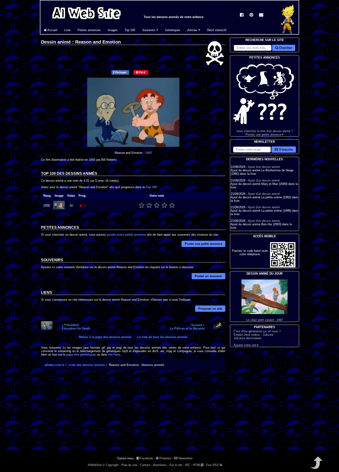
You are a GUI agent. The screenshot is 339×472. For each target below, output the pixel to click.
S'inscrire (285, 149)
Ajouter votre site (245, 345)
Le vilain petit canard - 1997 (264, 320)
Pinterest (164, 458)
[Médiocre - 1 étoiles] (141, 205)
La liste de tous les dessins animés (162, 337)
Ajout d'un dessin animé (264, 167)
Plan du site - (130, 465)
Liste (67, 30)
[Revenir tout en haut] (316, 466)
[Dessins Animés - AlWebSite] (288, 33)
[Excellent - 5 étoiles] (172, 205)
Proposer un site (210, 308)
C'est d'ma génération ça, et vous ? (257, 331)
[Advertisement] (133, 414)
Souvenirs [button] (149, 30)
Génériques (172, 30)
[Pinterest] (251, 15)
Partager (121, 72)
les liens (114, 354)
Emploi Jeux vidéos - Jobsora (253, 334)
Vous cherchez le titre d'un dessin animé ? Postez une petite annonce (264, 132)
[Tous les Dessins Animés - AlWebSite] (86, 20)
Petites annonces (89, 30)
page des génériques (81, 354)
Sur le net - (176, 465)
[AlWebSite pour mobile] (282, 266)
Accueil (52, 30)
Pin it (141, 72)
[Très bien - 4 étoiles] (164, 205)
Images (113, 30)
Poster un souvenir (208, 276)
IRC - (188, 465)
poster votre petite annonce (126, 234)
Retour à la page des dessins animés (105, 337)
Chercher (285, 48)
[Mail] (261, 15)
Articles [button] (192, 30)
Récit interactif (216, 30)
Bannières (160, 465)
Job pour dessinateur (248, 338)
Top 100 (130, 30)
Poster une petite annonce (203, 244)
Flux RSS (213, 465)
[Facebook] (241, 15)
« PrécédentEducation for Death (76, 326)
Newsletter (185, 458)
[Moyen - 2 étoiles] (149, 205)
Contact (145, 465)
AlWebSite (95, 465)
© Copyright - (111, 465)
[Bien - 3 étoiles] (157, 205)
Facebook (146, 458)
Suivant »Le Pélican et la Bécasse (187, 326)
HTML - (199, 465)
